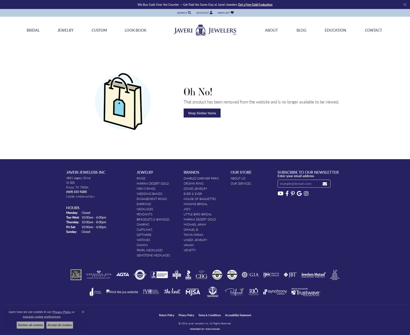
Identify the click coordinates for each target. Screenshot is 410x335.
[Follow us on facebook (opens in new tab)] (287, 193)
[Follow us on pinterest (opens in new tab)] (293, 193)
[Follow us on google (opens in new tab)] (299, 193)
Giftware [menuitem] (144, 234)
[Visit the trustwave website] (305, 292)
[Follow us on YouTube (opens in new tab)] (280, 193)
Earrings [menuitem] (144, 204)
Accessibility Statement (238, 315)
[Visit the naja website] (213, 292)
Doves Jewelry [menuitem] (195, 188)
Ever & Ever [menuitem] (193, 193)
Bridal (33, 30)
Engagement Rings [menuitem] (152, 199)
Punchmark (213, 329)
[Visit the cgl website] (232, 274)
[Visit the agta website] (122, 274)
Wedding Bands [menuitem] (149, 193)
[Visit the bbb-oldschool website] (176, 274)
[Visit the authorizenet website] (140, 274)
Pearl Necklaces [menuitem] (150, 250)
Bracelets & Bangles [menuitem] (153, 219)
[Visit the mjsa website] (193, 292)
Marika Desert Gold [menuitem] (153, 183)
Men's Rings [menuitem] (146, 188)
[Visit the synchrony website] (275, 292)
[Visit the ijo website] (271, 274)
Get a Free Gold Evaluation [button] (255, 4)
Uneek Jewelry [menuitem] (195, 240)
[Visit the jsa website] (122, 291)
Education (335, 30)
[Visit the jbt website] (290, 274)
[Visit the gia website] (250, 274)
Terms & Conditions (209, 315)
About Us (238, 178)
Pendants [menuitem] (144, 214)
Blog (301, 30)
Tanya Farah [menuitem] (193, 234)
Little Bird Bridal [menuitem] (198, 214)
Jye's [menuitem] (187, 209)
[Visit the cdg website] (217, 274)
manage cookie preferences (41, 316)
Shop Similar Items (202, 112)
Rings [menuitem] (141, 178)
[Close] (404, 4)
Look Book (135, 30)
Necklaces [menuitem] (145, 209)
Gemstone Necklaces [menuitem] (153, 255)
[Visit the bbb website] (188, 274)
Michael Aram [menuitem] (195, 224)
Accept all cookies (60, 325)
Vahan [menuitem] (189, 245)
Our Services (241, 183)
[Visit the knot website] (172, 292)
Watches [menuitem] (143, 240)
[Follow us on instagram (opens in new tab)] (306, 193)
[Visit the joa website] (96, 292)
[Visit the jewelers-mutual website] (313, 274)
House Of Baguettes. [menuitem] (200, 199)
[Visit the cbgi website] (202, 274)
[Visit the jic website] (334, 275)
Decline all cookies (30, 325)
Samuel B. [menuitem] (191, 229)
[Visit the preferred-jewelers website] (234, 292)
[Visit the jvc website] (150, 292)
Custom (99, 30)
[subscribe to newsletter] (324, 183)
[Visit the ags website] (99, 274)
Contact (373, 30)
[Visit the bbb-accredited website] (159, 274)
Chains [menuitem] (142, 245)
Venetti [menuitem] (190, 250)
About (271, 30)
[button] (183, 12)
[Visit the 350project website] (76, 274)
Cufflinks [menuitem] (144, 229)
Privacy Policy (186, 315)
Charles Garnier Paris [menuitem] (201, 178)
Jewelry (65, 30)
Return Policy (166, 315)
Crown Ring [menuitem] (193, 183)
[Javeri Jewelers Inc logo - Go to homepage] (205, 30)
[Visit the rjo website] (253, 292)
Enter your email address (296, 175)
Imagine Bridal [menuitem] (196, 204)
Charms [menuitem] (143, 224)
